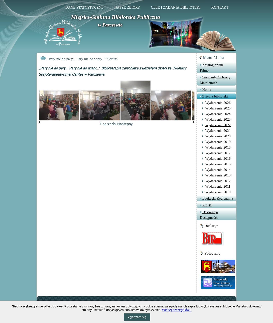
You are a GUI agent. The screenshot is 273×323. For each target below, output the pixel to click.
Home (206, 90)
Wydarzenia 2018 (218, 147)
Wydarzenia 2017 (218, 153)
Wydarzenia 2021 (218, 131)
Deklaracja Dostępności (209, 215)
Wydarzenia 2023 (218, 119)
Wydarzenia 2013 (218, 175)
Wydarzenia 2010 (218, 192)
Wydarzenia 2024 (218, 114)
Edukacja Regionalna (217, 198)
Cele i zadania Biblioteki (175, 7)
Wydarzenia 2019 (218, 142)
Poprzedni (108, 124)
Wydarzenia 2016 (218, 159)
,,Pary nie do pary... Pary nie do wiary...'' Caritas (82, 59)
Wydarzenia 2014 (218, 170)
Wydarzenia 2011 (217, 186)
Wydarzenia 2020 (218, 136)
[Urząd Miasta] (218, 266)
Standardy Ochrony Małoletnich (215, 80)
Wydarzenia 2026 (218, 103)
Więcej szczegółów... (177, 310)
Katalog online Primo (212, 67)
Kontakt (219, 7)
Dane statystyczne (84, 7)
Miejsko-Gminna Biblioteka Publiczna (115, 17)
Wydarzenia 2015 (218, 164)
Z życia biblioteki (215, 96)
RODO (207, 205)
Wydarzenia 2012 (218, 181)
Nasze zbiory (127, 7)
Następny (125, 124)
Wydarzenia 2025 (218, 108)
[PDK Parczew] (218, 282)
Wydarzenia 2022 (218, 125)
